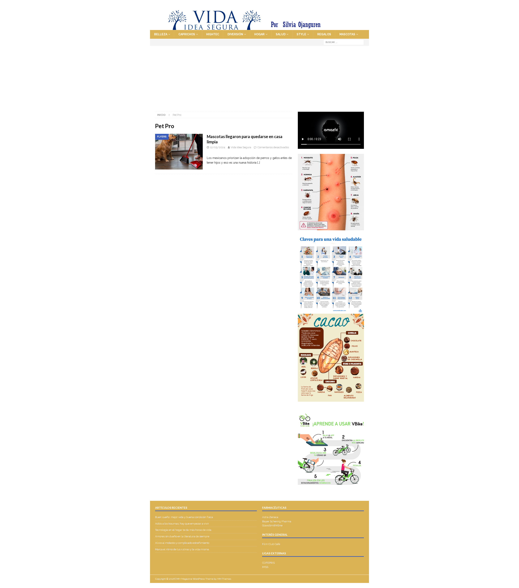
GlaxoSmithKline (272, 525)
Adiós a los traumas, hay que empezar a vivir (182, 523)
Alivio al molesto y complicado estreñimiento (182, 542)
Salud (280, 34)
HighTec (212, 34)
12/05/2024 (217, 147)
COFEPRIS (268, 562)
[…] (258, 162)
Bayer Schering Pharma (276, 521)
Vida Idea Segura (241, 147)
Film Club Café (271, 544)
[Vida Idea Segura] (259, 27)
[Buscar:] (343, 42)
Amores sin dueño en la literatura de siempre (182, 536)
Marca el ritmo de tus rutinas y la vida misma (182, 549)
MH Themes (224, 578)
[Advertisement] (259, 76)
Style (301, 34)
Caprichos (186, 34)
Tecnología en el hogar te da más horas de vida (183, 529)
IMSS (265, 567)
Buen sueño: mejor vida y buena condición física (184, 517)
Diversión (235, 34)
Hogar (259, 34)
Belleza (160, 34)
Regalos (324, 34)
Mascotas (347, 34)
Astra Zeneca (270, 517)
